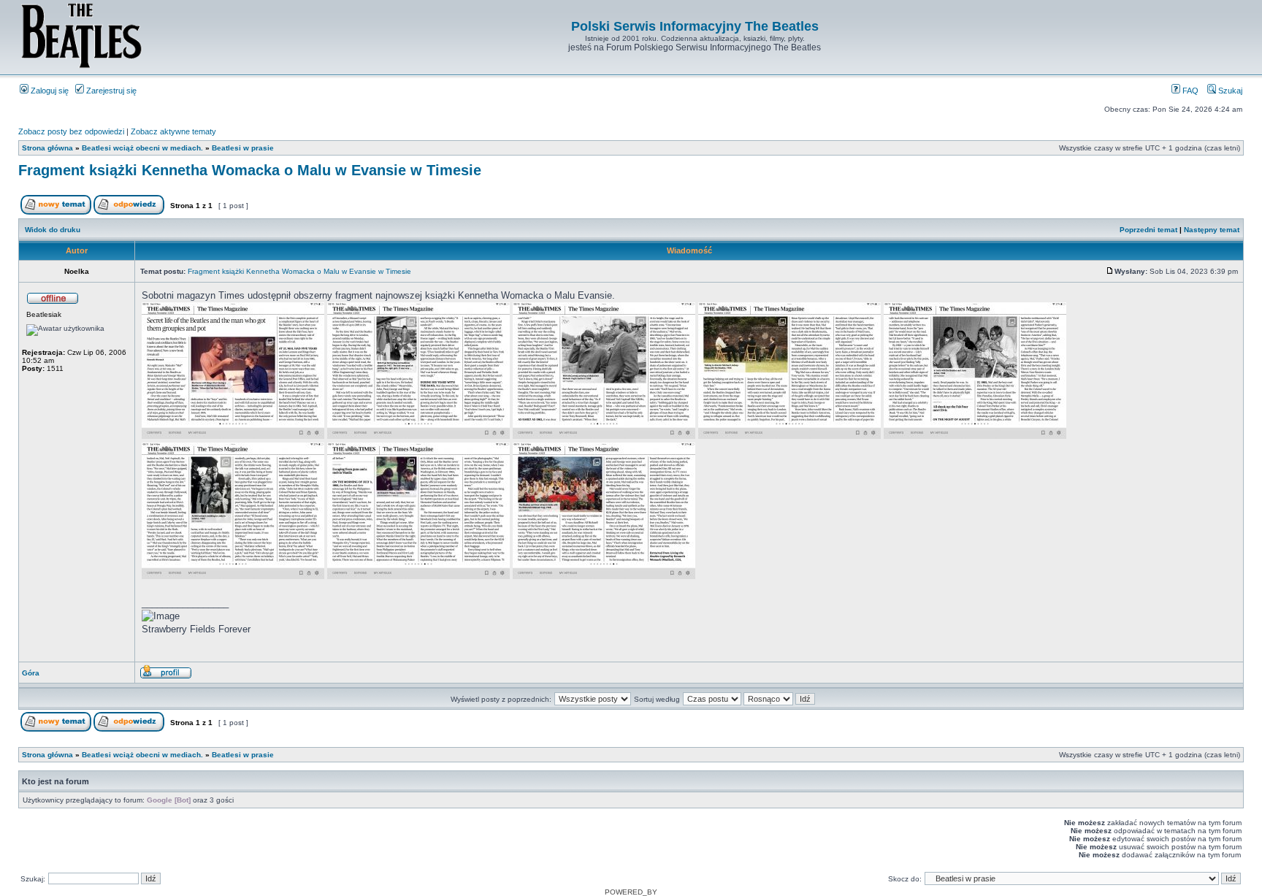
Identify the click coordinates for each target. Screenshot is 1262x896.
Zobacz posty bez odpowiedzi (71, 131)
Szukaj (1229, 90)
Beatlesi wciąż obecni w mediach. (142, 148)
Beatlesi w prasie (243, 148)
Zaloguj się (48, 90)
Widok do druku (52, 230)
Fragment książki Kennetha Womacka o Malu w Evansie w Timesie (249, 170)
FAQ (1189, 90)
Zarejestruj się (110, 90)
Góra (30, 673)
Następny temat (1211, 230)
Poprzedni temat (1148, 230)
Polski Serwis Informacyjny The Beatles (695, 26)
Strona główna (47, 148)
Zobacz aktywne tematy (173, 131)
